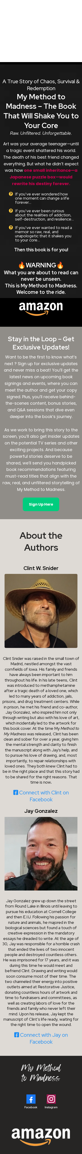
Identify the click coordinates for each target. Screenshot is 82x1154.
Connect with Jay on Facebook (44, 1038)
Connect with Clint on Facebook (44, 796)
